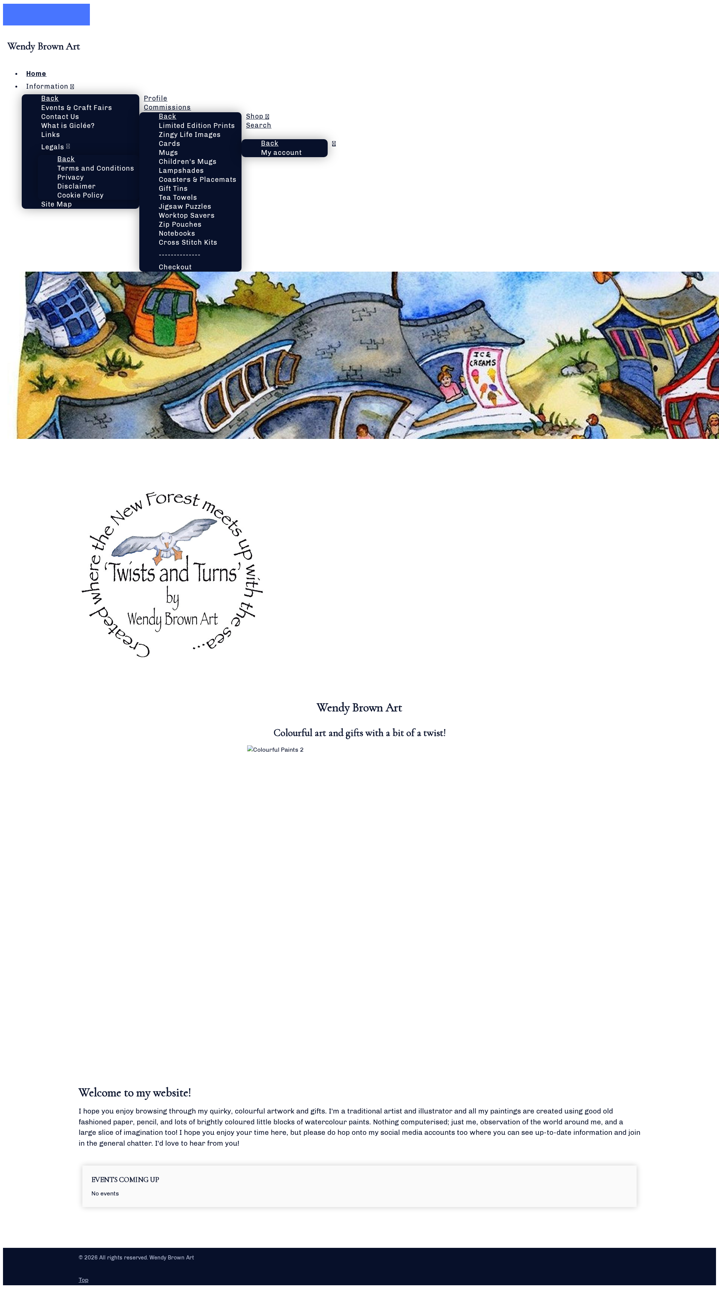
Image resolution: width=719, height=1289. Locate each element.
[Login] (334, 143)
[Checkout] (246, 134)
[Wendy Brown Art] (172, 664)
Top (83, 1279)
